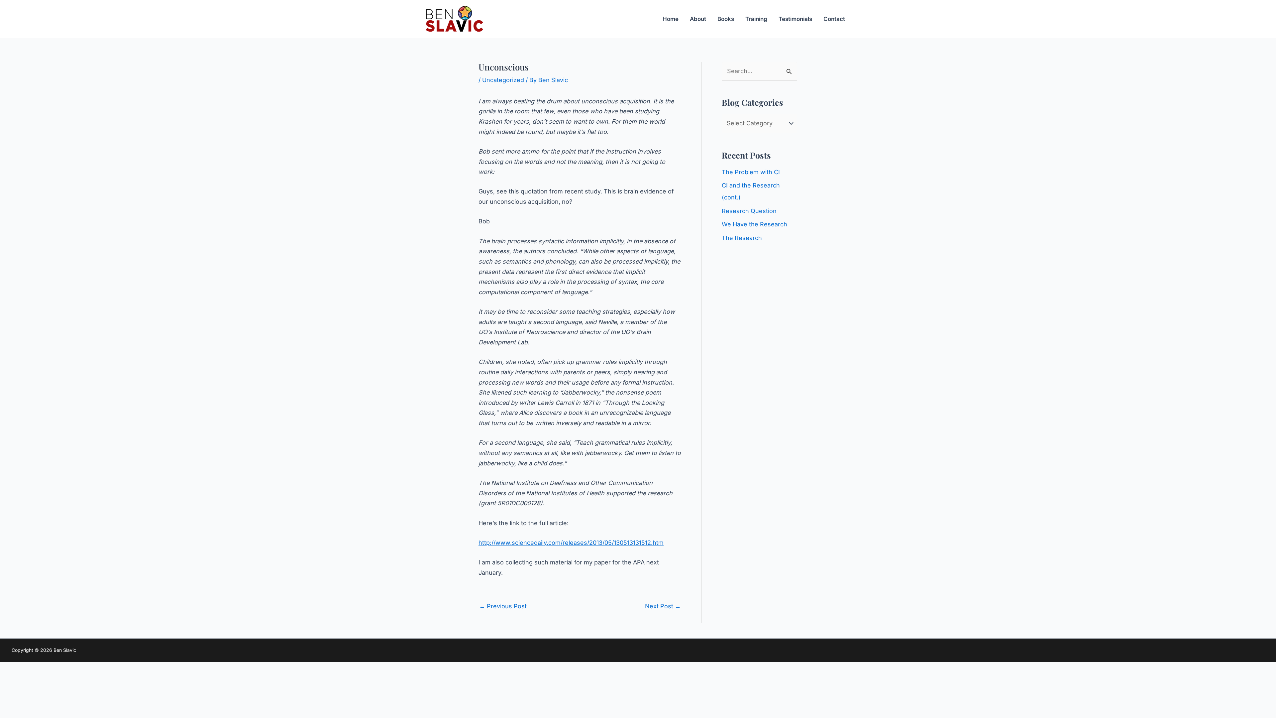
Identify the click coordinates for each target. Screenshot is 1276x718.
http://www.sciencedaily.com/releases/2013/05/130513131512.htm (571, 542)
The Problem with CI (751, 172)
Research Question (749, 210)
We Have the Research (754, 224)
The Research (742, 237)
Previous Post (503, 606)
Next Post (663, 606)
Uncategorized (503, 79)
